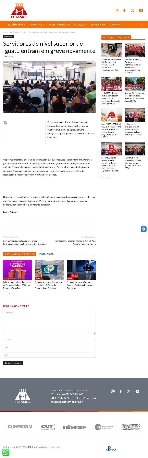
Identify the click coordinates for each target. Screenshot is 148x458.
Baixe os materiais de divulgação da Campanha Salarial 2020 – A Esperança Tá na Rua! (17, 285)
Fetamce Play (99, 24)
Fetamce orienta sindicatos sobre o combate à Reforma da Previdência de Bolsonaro (49, 285)
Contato (116, 24)
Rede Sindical (15, 32)
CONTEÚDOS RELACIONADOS (19, 254)
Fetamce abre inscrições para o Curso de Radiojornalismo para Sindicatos (80, 285)
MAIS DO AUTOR (46, 254)
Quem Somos (15, 24)
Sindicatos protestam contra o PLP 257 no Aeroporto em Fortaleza (75, 242)
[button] (141, 25)
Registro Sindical (59, 24)
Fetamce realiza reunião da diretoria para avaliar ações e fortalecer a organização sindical (111, 64)
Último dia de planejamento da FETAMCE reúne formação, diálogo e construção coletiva (133, 129)
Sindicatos (35, 24)
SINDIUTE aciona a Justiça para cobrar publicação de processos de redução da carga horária (110, 98)
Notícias (6, 278)
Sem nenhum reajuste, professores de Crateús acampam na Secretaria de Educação (24, 242)
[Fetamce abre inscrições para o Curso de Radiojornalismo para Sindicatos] (81, 270)
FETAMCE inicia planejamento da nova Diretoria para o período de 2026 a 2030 (134, 163)
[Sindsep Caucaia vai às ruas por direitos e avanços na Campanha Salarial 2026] (135, 84)
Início (5, 32)
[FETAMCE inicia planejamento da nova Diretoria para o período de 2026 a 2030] (135, 148)
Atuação (79, 24)
